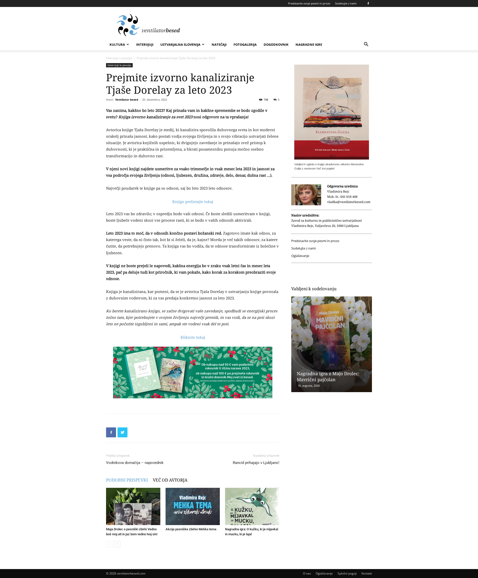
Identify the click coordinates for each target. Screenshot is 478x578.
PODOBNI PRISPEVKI (127, 480)
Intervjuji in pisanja (119, 58)
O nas (307, 573)
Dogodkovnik (276, 44)
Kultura (117, 44)
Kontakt (366, 573)
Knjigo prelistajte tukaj (192, 201)
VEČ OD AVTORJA (170, 480)
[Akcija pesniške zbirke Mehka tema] (193, 506)
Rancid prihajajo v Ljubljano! (256, 462)
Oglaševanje (300, 256)
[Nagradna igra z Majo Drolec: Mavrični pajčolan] (331, 344)
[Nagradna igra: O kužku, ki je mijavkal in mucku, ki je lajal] (252, 506)
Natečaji (219, 44)
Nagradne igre (309, 44)
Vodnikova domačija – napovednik (135, 462)
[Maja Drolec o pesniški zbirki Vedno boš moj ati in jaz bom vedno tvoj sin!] (133, 506)
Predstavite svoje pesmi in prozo (309, 3)
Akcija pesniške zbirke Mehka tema (191, 529)
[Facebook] (368, 3)
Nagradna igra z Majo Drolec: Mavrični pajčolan (328, 376)
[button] (366, 44)
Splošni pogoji (347, 573)
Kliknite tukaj (192, 337)
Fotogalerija (245, 44)
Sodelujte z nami (346, 3)
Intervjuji (144, 44)
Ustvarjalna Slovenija (180, 44)
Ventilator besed (126, 99)
